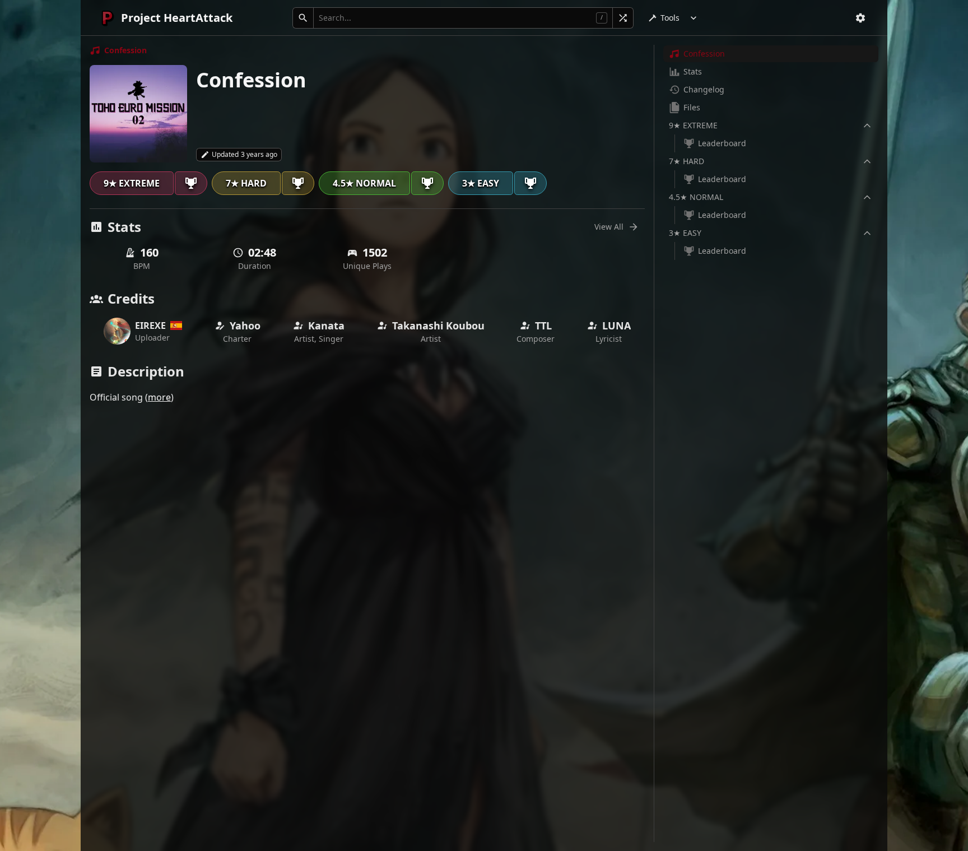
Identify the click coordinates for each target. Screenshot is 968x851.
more (159, 397)
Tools (670, 17)
